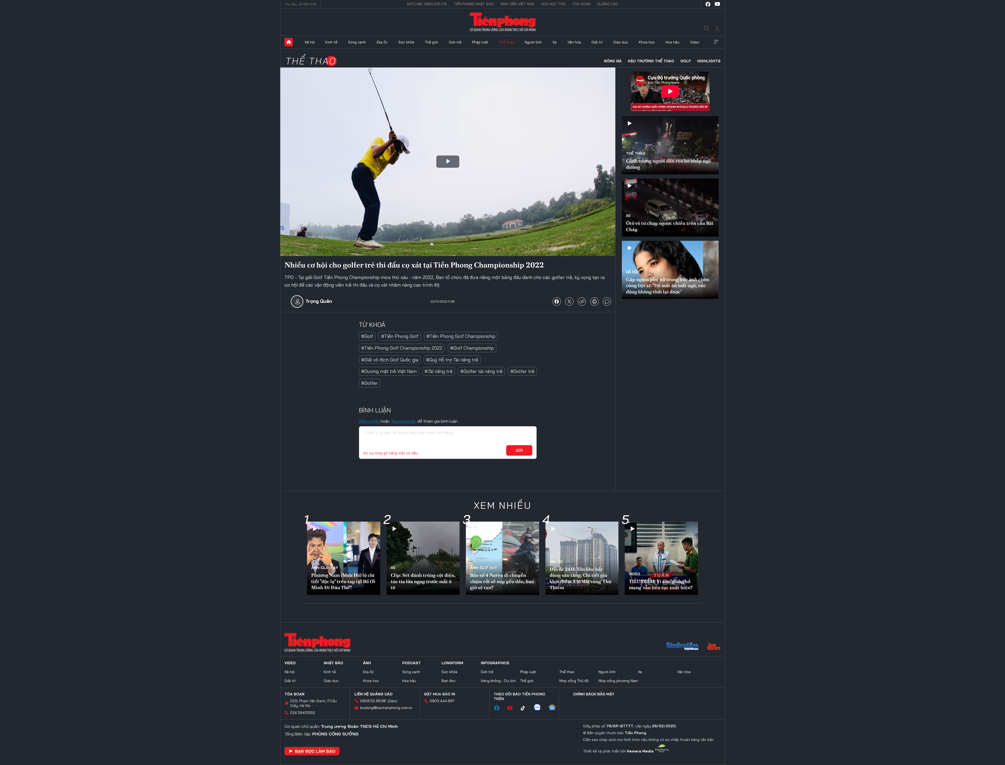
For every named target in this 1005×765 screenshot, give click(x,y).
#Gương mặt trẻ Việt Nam (389, 371)
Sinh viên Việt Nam (517, 4)
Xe (554, 42)
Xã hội (310, 42)
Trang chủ (288, 42)
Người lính (533, 42)
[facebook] (708, 4)
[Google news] (555, 708)
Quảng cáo (607, 4)
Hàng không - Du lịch (498, 680)
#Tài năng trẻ (439, 371)
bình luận (607, 301)
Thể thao (506, 42)
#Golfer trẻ (522, 371)
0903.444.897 (442, 701)
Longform (452, 663)
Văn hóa (574, 42)
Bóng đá (613, 61)
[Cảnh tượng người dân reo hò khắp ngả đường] (670, 145)
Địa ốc (382, 42)
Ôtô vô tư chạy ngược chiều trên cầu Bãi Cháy (669, 226)
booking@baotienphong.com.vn (386, 707)
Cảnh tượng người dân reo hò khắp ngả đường (668, 164)
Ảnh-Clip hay (324, 567)
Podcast (411, 663)
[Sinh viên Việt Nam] (682, 647)
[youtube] (717, 4)
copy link (582, 301)
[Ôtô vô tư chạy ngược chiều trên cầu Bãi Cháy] (670, 207)
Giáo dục (620, 42)
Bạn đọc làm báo (315, 751)
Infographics (495, 663)
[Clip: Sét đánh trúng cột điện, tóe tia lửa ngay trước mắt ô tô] (423, 558)
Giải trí (596, 42)
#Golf (367, 336)
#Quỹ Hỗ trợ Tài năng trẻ (452, 360)
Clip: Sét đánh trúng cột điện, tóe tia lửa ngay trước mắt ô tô (423, 581)
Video (694, 42)
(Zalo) (392, 701)
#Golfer (369, 383)
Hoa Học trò (553, 4)
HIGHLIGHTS (709, 61)
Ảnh (367, 663)
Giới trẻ (455, 42)
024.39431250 (302, 712)
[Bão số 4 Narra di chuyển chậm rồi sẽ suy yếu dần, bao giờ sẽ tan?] (502, 558)
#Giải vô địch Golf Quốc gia (389, 360)
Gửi (519, 450)
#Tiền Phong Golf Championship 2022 (401, 348)
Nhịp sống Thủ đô (574, 680)
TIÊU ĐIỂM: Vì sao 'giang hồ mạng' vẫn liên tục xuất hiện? (661, 584)
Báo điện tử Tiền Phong (502, 22)
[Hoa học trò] (714, 647)
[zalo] (539, 708)
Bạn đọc (449, 680)
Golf (685, 61)
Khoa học (647, 42)
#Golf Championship (472, 348)
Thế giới (431, 42)
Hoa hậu (672, 42)
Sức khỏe (406, 42)
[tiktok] (525, 708)
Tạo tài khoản (403, 421)
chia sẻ (556, 301)
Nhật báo (333, 663)
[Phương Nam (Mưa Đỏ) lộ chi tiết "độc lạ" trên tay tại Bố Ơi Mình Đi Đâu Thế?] (343, 558)
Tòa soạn (581, 4)
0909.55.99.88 (373, 701)
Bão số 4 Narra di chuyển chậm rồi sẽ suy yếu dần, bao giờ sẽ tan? (502, 581)
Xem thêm (716, 42)
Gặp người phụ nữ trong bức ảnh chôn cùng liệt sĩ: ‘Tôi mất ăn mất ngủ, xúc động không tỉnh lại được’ (667, 285)
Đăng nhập (369, 421)
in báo (594, 301)
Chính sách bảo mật (594, 694)
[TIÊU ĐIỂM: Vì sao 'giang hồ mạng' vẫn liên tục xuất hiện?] (661, 558)
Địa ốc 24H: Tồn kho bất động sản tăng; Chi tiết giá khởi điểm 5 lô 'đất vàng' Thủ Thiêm (580, 578)
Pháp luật (480, 42)
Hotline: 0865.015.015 (427, 4)
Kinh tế (331, 42)
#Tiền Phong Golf (399, 336)
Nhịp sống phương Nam (618, 680)
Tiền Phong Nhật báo (474, 4)
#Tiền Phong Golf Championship (460, 336)
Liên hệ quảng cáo (373, 694)
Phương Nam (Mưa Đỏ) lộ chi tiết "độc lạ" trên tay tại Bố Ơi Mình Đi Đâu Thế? (343, 581)
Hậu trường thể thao (651, 61)
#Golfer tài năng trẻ (481, 371)
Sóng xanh (357, 42)
